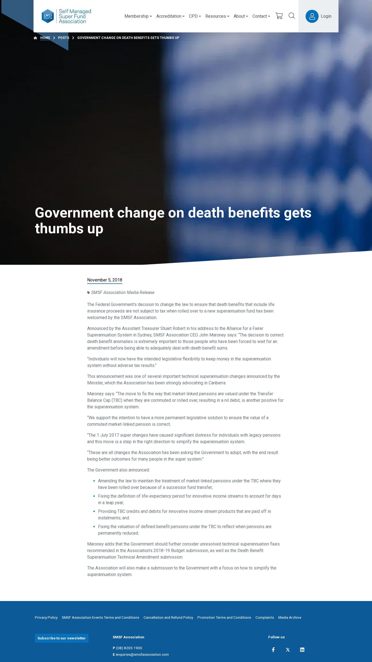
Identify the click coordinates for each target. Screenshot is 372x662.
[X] (288, 649)
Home (45, 38)
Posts (63, 38)
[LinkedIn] (302, 649)
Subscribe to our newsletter (62, 638)
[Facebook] (273, 649)
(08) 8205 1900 (129, 648)
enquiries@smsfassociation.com (142, 654)
